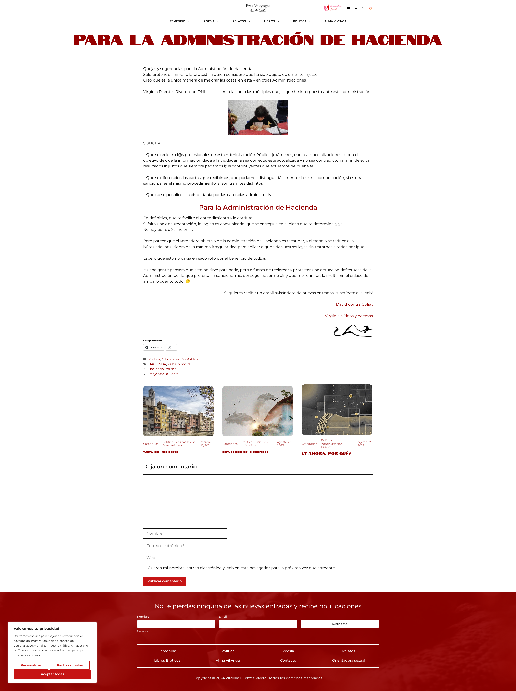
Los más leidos (185, 442)
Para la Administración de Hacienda (258, 207)
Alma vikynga (335, 21)
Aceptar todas (52, 674)
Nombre (142, 631)
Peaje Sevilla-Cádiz (163, 374)
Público (174, 364)
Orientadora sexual (348, 660)
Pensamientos (172, 445)
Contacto (288, 660)
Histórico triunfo (245, 451)
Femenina (167, 651)
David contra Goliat (354, 304)
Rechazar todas (70, 665)
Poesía (209, 21)
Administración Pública (180, 359)
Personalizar (31, 665)
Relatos (239, 21)
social (185, 364)
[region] (52, 652)
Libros (269, 21)
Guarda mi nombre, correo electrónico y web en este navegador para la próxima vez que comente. (242, 568)
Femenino (177, 21)
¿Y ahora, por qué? (326, 453)
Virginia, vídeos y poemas (349, 316)
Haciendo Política (162, 369)
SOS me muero (160, 451)
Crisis (257, 442)
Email (223, 616)
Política (299, 21)
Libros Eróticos (167, 660)
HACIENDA (157, 364)
